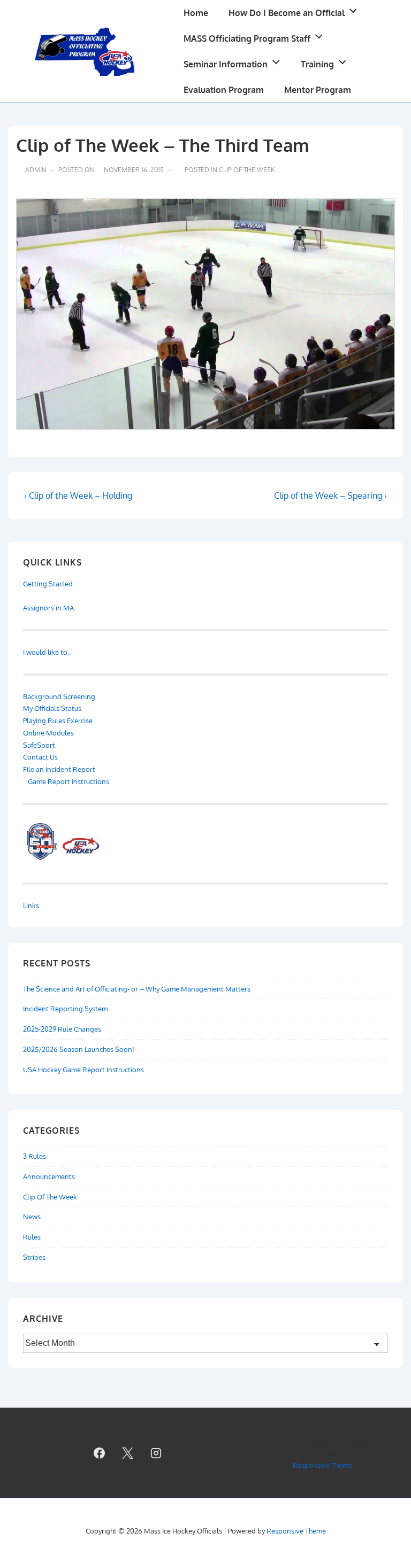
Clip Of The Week (247, 170)
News (32, 1216)
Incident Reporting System (65, 1008)
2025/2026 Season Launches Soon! (78, 1049)
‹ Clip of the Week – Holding (78, 495)
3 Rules (34, 1156)
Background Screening (59, 696)
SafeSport (39, 745)
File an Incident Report (59, 769)
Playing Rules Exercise (58, 720)
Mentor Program (317, 89)
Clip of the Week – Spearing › (330, 495)
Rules (32, 1237)
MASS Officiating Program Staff (247, 38)
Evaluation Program (224, 89)
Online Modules (48, 733)
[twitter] (128, 1453)
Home (196, 12)
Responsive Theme (322, 1465)
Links (31, 905)
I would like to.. (47, 652)
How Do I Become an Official (287, 12)
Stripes (34, 1257)
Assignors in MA (48, 607)
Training (317, 64)
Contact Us (40, 757)
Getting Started (48, 583)
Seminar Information (226, 64)
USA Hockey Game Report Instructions (83, 1069)
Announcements (49, 1176)
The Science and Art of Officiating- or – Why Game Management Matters (136, 989)
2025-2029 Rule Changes (62, 1029)
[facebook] (99, 1453)
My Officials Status (52, 708)
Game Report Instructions (67, 781)
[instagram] (156, 1453)
